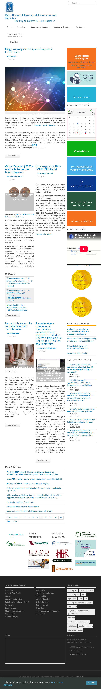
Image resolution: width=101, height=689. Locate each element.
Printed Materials (14, 35)
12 (56, 518)
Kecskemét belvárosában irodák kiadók (23, 506)
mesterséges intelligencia (78, 622)
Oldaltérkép (10, 590)
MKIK (83, 594)
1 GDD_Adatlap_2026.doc (17, 310)
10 (46, 518)
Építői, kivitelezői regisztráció (17, 602)
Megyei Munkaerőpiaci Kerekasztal (14, 612)
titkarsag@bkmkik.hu (78, 654)
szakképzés (72, 590)
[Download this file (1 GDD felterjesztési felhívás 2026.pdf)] (20, 280)
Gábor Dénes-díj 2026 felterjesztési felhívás (19, 215)
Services (79, 27)
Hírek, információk (12, 593)
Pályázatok (40, 590)
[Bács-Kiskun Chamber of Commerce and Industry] (35, 5)
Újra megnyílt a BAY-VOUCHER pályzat (48, 167)
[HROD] (38, 553)
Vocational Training (62, 27)
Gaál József (72, 607)
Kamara (8, 596)
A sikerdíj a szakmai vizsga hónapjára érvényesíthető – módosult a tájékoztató (34, 489)
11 (51, 518)
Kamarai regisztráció (13, 599)
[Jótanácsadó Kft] (62, 570)
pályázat (71, 618)
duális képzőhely (86, 626)
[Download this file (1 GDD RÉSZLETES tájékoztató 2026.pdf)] (20, 293)
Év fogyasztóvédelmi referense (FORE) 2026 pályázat (28, 483)
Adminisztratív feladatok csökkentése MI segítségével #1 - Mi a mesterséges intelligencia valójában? (80, 368)
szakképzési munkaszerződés (80, 602)
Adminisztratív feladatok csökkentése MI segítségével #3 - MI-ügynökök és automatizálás (80, 432)
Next (8, 521)
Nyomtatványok (11, 617)
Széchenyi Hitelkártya (45, 593)
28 (85, 132)
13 (61, 518)
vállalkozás (72, 626)
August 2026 (81, 112)
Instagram (89, 8)
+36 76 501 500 (76, 650)
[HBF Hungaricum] (62, 556)
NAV (80, 598)
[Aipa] (38, 564)
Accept (91, 682)
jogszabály (72, 598)
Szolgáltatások (11, 608)
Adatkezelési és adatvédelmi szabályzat (48, 612)
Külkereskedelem (43, 599)
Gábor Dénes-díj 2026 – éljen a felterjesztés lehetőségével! (19, 169)
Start (9, 518)
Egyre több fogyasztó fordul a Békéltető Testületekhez (18, 326)
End (15, 521)
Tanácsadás (41, 596)
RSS (93, 8)
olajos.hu (80, 677)
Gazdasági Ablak (86, 590)
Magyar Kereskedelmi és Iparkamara (78, 612)
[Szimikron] (38, 544)
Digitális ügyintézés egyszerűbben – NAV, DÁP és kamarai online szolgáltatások (79, 382)
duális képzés (73, 594)
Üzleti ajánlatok (42, 602)
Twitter (84, 8)
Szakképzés (10, 605)
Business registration (40, 27)
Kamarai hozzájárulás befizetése (81, 62)
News (9, 27)
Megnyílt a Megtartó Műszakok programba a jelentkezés (30, 511)
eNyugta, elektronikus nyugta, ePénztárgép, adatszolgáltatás (80, 410)
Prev (15, 518)
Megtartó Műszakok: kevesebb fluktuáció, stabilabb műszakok (81, 420)
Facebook (80, 8)
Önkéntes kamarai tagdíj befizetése (81, 66)
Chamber (21, 27)
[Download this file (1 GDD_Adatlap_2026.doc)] (20, 306)
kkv (86, 598)
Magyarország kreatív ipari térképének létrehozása (28, 50)
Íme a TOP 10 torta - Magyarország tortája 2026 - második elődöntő (34, 479)
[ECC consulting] (62, 544)
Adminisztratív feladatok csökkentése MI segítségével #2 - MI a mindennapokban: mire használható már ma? (80, 397)
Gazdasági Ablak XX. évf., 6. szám (20, 502)
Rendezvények (42, 605)
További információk (44, 234)
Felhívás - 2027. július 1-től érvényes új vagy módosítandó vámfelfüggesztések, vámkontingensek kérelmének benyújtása (32, 473)
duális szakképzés (75, 630)
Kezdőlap (40, 608)
